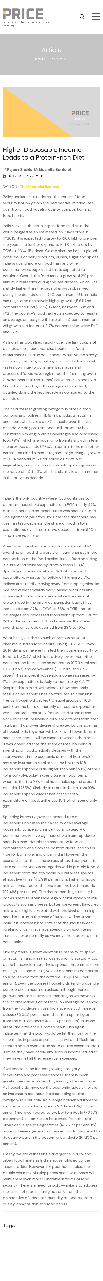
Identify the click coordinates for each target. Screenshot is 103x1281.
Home (40, 59)
